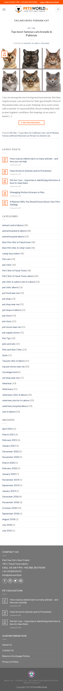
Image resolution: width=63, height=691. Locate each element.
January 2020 (9, 474)
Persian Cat (34, 136)
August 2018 (8, 519)
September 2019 (10, 485)
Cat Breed (36, 133)
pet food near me (10, 293)
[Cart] (58, 9)
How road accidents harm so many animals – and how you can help (34, 160)
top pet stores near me (13, 366)
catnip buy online (10, 253)
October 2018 (9, 507)
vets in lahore (8, 411)
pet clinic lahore (10, 287)
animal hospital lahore (13, 236)
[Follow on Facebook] (4, 580)
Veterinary (7, 389)
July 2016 (7, 530)
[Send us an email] (20, 580)
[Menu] (4, 9)
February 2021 (9, 440)
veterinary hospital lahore (15, 406)
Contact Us (8, 650)
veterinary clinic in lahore (14, 394)
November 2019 (10, 479)
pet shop (6, 298)
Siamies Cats (45, 136)
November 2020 (10, 457)
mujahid (45, 43)
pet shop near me (10, 304)
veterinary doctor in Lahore (15, 400)
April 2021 (7, 428)
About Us (7, 644)
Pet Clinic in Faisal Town (14, 270)
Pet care (6, 259)
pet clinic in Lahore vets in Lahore (18, 281)
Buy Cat (28, 133)
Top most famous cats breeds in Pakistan (31, 33)
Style (4, 355)
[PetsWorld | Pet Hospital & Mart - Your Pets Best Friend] (31, 9)
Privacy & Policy (10, 661)
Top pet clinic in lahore (13, 360)
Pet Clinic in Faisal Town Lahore (18, 276)
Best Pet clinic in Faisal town (16, 242)
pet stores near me (11, 327)
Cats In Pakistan (52, 133)
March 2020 (8, 462)
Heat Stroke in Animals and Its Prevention (30, 170)
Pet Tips (31, 28)
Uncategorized (9, 372)
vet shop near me (10, 377)
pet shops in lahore (11, 310)
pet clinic (6, 264)
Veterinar (7, 383)
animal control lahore (12, 225)
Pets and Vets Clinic (12, 349)
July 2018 (7, 524)
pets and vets (8, 343)
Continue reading (31, 123)
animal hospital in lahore (14, 230)
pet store (6, 315)
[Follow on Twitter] (15, 580)
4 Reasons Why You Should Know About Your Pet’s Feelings (35, 203)
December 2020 (10, 451)
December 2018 (10, 496)
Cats (43, 133)
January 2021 (9, 445)
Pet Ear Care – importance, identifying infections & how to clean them (35, 181)
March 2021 (8, 434)
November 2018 (10, 502)
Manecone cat (23, 136)
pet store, (7, 321)
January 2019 (9, 491)
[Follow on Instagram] (10, 580)
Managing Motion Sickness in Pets (27, 192)
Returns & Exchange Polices (16, 656)
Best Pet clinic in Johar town (16, 247)
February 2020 (9, 468)
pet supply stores (10, 332)
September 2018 (10, 513)
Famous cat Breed (9, 136)
